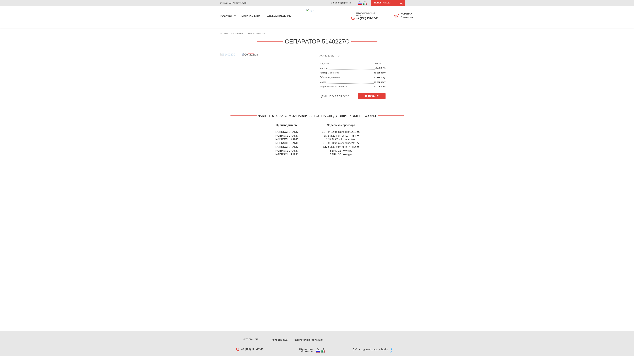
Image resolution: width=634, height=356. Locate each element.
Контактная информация (309, 340)
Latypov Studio (379, 349)
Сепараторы (237, 34)
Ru (360, 1)
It (365, 1)
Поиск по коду (280, 340)
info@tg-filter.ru (344, 3)
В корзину (372, 96)
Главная (224, 34)
